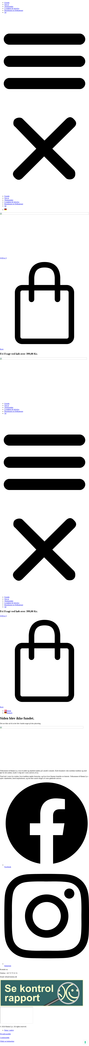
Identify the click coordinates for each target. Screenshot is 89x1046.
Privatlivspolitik (5, 1034)
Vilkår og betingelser (7, 1041)
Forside (6, 3)
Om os (6, 5)
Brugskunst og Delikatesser (13, 10)
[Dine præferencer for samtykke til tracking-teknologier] (85, 1042)
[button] (44, 104)
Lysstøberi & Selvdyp (11, 8)
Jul (5, 12)
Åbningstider (8, 6)
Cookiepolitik (4, 1038)
